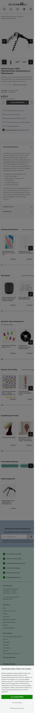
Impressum (4, 692)
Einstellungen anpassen (17, 708)
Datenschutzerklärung (13, 689)
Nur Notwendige (17, 702)
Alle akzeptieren (17, 697)
